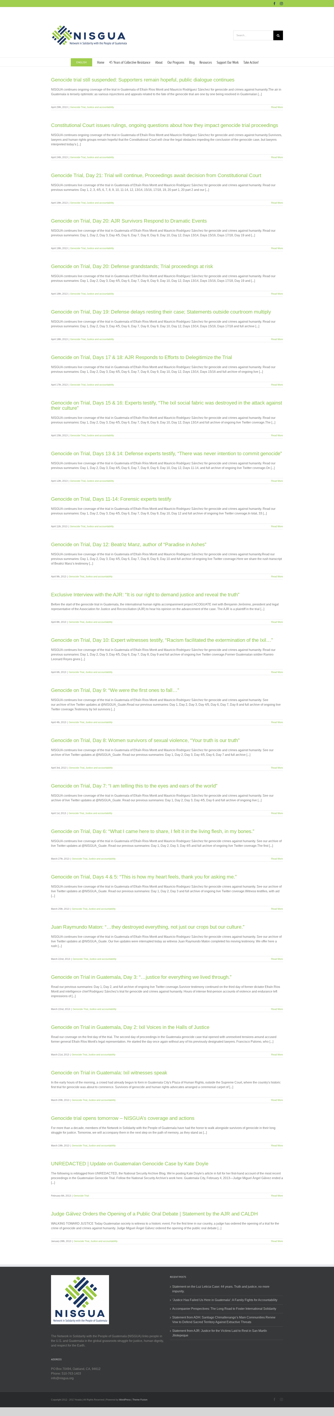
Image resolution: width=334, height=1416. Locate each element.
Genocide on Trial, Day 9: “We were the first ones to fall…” (115, 690)
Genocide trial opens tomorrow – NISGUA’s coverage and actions (122, 1118)
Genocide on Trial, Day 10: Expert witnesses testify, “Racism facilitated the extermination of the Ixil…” (162, 640)
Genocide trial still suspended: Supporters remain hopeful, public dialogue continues (142, 80)
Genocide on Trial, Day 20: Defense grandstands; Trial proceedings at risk (132, 266)
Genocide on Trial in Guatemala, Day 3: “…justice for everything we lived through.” (141, 977)
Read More (277, 107)
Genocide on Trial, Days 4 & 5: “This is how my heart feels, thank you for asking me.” (144, 877)
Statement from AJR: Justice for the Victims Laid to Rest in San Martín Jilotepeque (219, 1333)
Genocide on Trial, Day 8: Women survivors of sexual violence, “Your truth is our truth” (145, 740)
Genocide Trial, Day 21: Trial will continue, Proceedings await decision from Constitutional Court (156, 175)
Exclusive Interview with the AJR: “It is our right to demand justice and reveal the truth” (145, 594)
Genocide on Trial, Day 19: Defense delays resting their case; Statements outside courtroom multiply (161, 312)
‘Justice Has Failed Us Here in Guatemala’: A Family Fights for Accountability (224, 1300)
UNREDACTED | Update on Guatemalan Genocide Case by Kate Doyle (129, 1164)
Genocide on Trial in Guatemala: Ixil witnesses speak (109, 1073)
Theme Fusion (139, 1399)
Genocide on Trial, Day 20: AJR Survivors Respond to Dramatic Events (129, 221)
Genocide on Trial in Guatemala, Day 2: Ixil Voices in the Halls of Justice (130, 1027)
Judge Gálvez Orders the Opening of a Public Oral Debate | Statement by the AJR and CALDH (154, 1214)
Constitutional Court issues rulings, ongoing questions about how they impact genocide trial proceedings (164, 125)
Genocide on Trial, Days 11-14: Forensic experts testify (111, 499)
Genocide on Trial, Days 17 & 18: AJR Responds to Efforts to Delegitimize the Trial (141, 357)
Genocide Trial (78, 107)
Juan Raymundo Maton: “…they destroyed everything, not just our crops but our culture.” (148, 927)
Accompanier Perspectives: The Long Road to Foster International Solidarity (224, 1308)
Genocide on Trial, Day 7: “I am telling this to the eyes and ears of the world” (134, 786)
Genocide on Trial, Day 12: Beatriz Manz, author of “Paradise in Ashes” (128, 544)
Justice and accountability (100, 107)
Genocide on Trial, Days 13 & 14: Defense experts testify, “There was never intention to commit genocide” (166, 453)
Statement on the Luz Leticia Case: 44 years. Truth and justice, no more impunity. (220, 1289)
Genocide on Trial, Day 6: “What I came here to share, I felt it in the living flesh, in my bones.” (152, 831)
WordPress (125, 1399)
